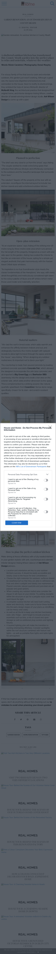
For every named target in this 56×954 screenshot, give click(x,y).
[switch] (46, 480)
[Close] (50, 428)
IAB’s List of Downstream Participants (31, 466)
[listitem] (28, 474)
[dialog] (28, 477)
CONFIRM (16, 523)
